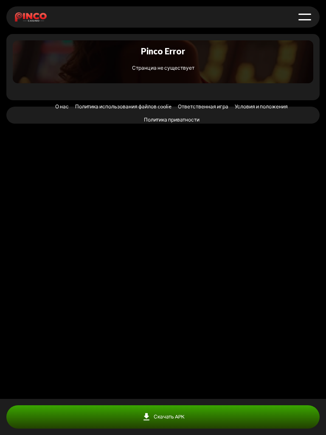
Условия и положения (261, 106)
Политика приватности (172, 119)
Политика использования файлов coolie (123, 106)
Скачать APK (169, 416)
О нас (62, 106)
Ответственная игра (203, 106)
